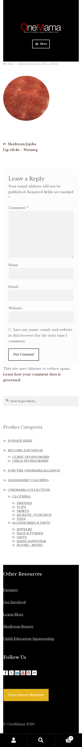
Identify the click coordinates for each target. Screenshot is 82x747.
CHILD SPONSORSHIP (30, 461)
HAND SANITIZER (31, 541)
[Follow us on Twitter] (11, 672)
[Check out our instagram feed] (28, 672)
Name (13, 265)
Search (41, 740)
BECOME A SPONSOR (25, 450)
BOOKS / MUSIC (30, 545)
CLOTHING (21, 496)
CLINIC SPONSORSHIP (31, 457)
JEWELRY (24, 529)
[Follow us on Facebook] (5, 672)
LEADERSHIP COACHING (28, 480)
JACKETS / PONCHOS (34, 515)
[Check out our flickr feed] (34, 672)
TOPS (21, 507)
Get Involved (14, 602)
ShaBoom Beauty (18, 626)
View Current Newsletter (26, 695)
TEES (21, 519)
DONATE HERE (20, 441)
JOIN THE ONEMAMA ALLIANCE (34, 470)
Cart (63, 737)
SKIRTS (23, 511)
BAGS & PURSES (30, 533)
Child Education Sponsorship (28, 639)
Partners (10, 590)
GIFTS (22, 537)
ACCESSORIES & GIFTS (31, 523)
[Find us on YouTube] (22, 672)
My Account (13, 740)
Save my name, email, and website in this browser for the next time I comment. (40, 335)
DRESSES (24, 503)
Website (15, 308)
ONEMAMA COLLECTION (29, 490)
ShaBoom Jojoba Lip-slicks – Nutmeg (37, 63)
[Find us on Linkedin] (17, 672)
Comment (18, 208)
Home (10, 63)
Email (13, 287)
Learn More (13, 614)
